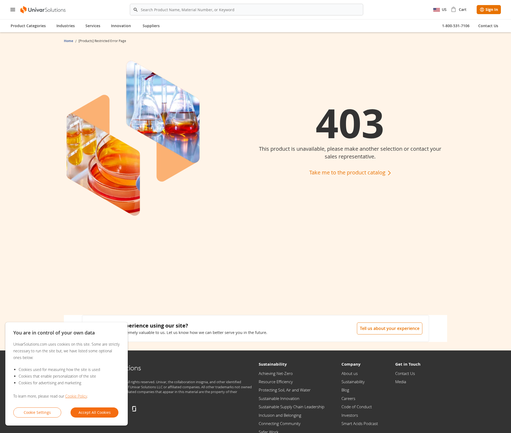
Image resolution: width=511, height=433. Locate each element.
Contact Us (405, 373)
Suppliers (151, 25)
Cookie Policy (76, 396)
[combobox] (246, 9)
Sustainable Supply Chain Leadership (291, 406)
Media (400, 381)
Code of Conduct (356, 406)
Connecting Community (279, 423)
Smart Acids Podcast (359, 423)
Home (69, 41)
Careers (348, 398)
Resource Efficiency (276, 381)
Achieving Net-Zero (276, 373)
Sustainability (353, 381)
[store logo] (43, 9)
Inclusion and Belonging (280, 415)
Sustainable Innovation (279, 398)
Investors (349, 415)
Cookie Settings (37, 412)
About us (349, 373)
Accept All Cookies (95, 412)
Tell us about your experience (389, 328)
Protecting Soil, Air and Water (285, 390)
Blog (345, 390)
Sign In (491, 9)
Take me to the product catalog (348, 172)
